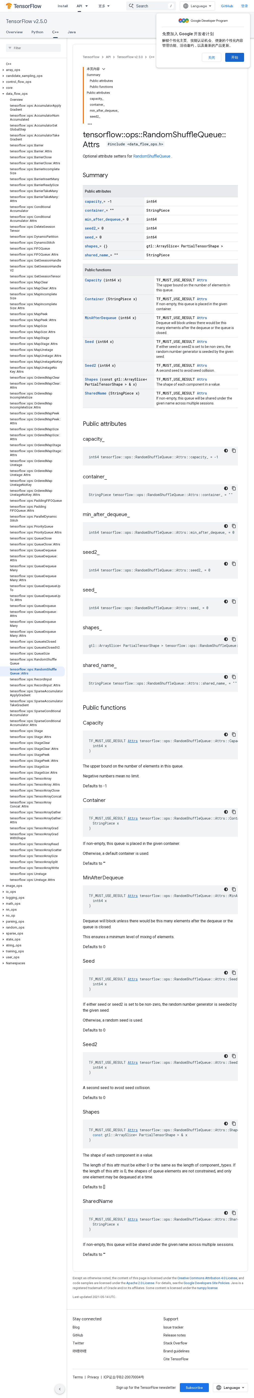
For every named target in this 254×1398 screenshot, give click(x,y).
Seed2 (91, 365)
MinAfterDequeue (101, 317)
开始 (234, 57)
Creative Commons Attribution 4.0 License (207, 1278)
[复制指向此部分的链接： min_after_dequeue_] (135, 515)
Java (72, 32)
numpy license (207, 1288)
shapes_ (92, 246)
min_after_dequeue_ (104, 219)
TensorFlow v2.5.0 (26, 21)
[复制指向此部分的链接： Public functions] (132, 708)
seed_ (90, 237)
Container (95, 299)
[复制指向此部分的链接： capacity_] (109, 439)
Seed (90, 341)
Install (63, 6)
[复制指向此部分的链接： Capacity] (109, 723)
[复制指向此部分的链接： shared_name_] (122, 666)
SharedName (96, 393)
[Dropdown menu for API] (88, 6)
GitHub (227, 6)
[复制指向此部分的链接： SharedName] (119, 1202)
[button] (32, 70)
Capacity (94, 280)
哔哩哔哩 (80, 1351)
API (79, 6)
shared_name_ (97, 255)
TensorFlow (91, 57)
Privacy (93, 1377)
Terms (78, 1377)
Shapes (92, 379)
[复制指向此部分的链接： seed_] (102, 590)
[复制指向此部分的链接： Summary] (114, 176)
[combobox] (151, 5)
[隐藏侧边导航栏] (60, 1389)
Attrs (202, 280)
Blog (76, 1327)
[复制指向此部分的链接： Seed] (101, 962)
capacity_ (94, 201)
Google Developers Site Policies (206, 1283)
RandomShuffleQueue (152, 156)
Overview (14, 32)
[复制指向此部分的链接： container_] (112, 477)
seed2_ (91, 228)
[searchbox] (33, 48)
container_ (95, 210)
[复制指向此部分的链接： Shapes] (106, 1112)
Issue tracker (173, 1327)
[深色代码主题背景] (226, 451)
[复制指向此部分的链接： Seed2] (103, 1045)
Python (37, 32)
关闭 (211, 57)
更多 (101, 6)
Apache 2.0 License (140, 1283)
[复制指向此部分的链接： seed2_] (104, 553)
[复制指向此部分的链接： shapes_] (107, 628)
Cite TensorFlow (176, 1359)
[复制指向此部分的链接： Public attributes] (133, 424)
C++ (55, 32)
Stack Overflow (175, 1343)
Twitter (78, 1343)
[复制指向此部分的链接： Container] (112, 801)
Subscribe (194, 1387)
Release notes (174, 1335)
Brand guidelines (176, 1351)
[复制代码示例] (234, 451)
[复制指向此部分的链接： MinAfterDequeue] (130, 878)
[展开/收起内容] (104, 69)
